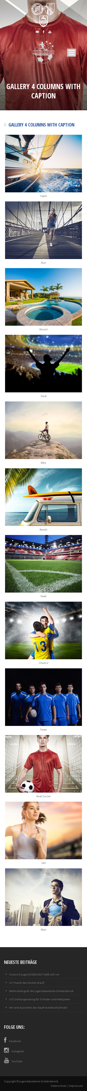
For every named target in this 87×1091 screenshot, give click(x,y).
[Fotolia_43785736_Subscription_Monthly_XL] (43, 830)
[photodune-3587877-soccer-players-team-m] (43, 697)
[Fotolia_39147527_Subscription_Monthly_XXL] (43, 897)
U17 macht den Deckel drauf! (26, 983)
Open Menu (71, 53)
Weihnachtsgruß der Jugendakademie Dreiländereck (41, 991)
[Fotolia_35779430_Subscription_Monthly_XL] (43, 363)
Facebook (15, 1041)
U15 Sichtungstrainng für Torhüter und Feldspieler (39, 999)
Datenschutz (59, 1086)
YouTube (17, 1061)
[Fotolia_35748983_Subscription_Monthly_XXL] (43, 430)
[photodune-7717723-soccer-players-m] (43, 630)
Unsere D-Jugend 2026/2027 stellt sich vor (34, 974)
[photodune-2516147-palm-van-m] (43, 497)
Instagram (18, 1051)
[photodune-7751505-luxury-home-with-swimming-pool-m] (43, 297)
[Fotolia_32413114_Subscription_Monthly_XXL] (43, 564)
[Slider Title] (43, 163)
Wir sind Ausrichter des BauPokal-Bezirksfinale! (38, 1007)
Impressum (76, 1086)
